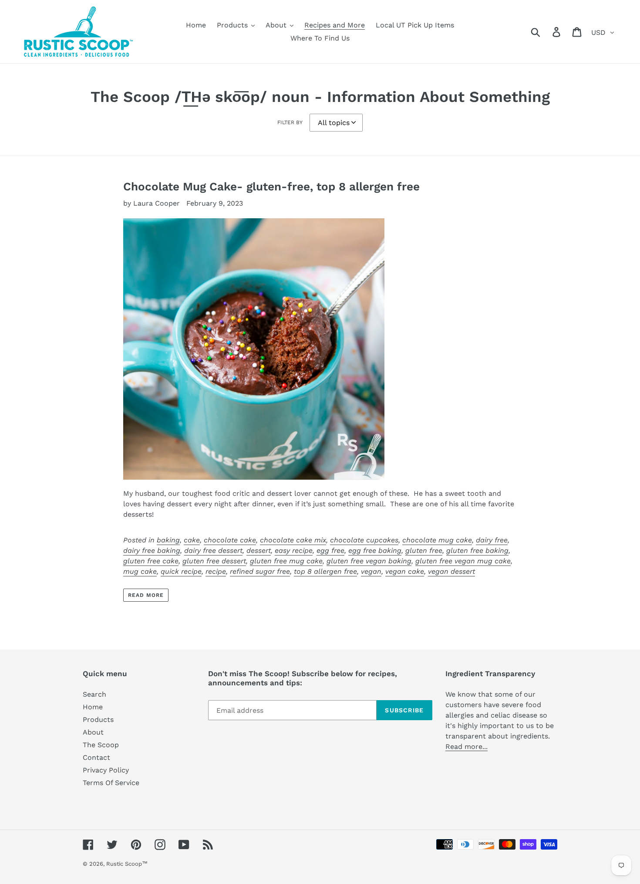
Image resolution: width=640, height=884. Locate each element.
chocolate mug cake (437, 540)
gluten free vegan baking (369, 561)
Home (93, 707)
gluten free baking (477, 550)
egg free (330, 550)
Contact (96, 757)
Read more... (466, 746)
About (93, 732)
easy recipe (294, 550)
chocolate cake (230, 540)
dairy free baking (151, 550)
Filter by (290, 122)
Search (94, 694)
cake (192, 540)
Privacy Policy (106, 770)
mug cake (140, 571)
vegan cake (404, 571)
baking (168, 540)
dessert (258, 550)
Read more (146, 595)
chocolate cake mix (293, 540)
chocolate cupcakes (364, 540)
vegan (371, 571)
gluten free (423, 550)
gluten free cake (151, 561)
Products (98, 719)
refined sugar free (260, 571)
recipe (215, 571)
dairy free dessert (213, 550)
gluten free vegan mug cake (463, 561)
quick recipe (181, 571)
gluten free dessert (214, 561)
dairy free (492, 540)
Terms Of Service (111, 783)
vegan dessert (451, 571)
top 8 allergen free (325, 571)
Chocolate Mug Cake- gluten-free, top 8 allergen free (271, 186)
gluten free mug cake (286, 561)
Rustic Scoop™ (127, 863)
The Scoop (101, 745)
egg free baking (374, 550)
